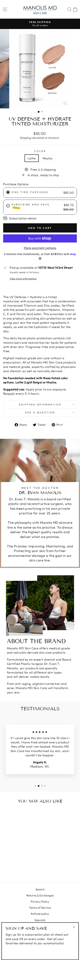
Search (40, 889)
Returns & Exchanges (40, 895)
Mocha (47, 158)
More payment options (40, 248)
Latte (32, 158)
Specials (40, 920)
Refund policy (40, 913)
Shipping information (40, 404)
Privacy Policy (40, 901)
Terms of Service (40, 907)
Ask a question (40, 412)
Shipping (25, 137)
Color (40, 151)
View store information (23, 278)
